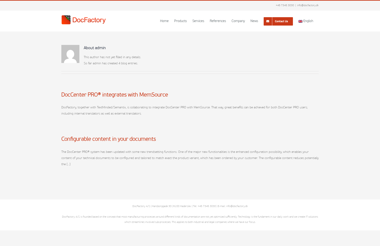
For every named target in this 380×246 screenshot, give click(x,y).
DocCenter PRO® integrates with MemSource (114, 95)
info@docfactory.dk (308, 5)
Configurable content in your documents (108, 139)
